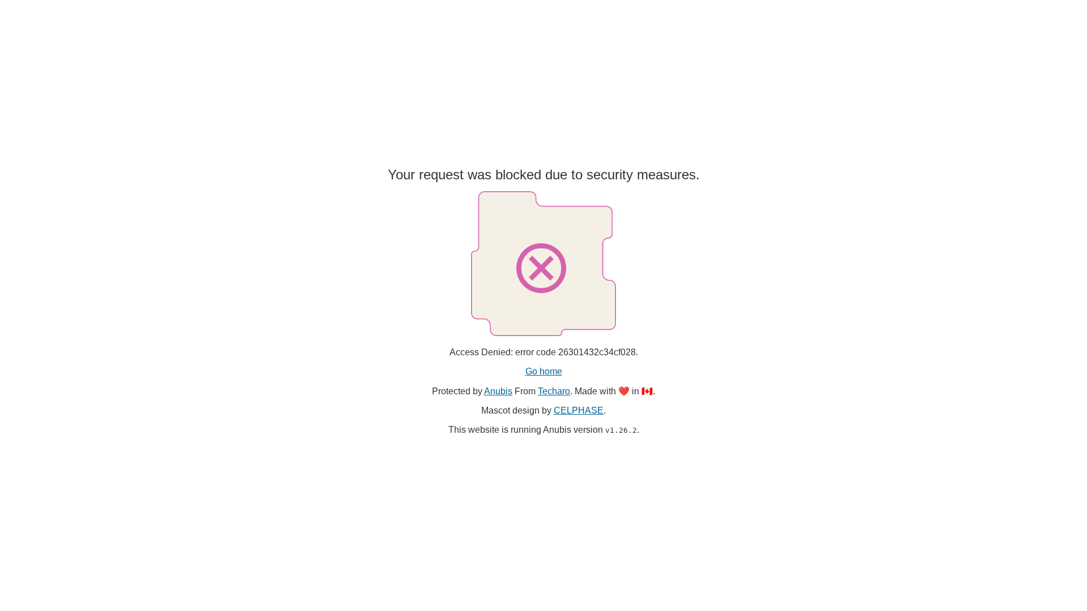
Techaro (554, 391)
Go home (543, 371)
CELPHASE (579, 410)
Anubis (498, 391)
